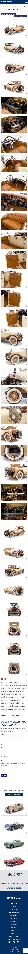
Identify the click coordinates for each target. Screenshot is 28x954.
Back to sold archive (8, 14)
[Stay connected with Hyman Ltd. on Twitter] (13, 942)
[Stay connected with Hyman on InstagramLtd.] (18, 942)
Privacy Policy (14, 949)
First (2, 739)
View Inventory (21, 16)
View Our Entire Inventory (14, 794)
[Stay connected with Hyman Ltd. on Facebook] (9, 942)
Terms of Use (14, 947)
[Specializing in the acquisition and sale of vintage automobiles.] (14, 898)
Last (1, 744)
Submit (4, 775)
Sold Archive (14, 9)
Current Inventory (13, 6)
